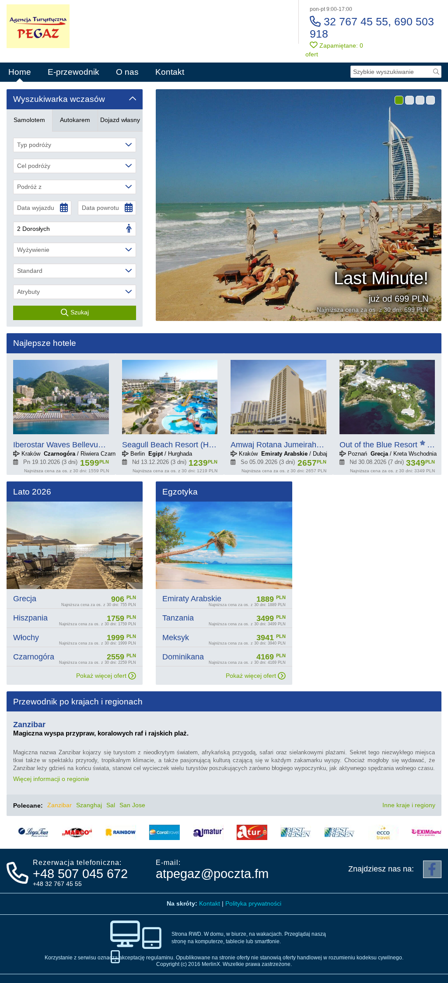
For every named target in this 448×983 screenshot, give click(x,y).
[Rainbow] (103, 832)
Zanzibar (59, 805)
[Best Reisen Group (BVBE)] (322, 832)
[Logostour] (15, 832)
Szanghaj (89, 805)
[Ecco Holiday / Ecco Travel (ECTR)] (365, 832)
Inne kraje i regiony (409, 805)
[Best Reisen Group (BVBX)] (278, 832)
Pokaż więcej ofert (102, 675)
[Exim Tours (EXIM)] (409, 832)
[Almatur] (190, 832)
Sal (110, 805)
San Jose (132, 805)
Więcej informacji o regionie (52, 778)
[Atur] (234, 832)
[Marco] (59, 832)
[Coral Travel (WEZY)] (147, 832)
